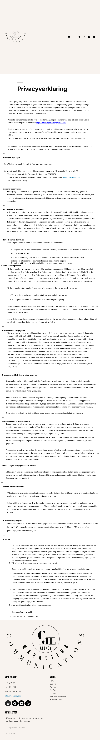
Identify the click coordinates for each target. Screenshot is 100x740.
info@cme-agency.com (72, 177)
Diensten (53, 687)
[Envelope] (94, 37)
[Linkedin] (79, 37)
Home (52, 681)
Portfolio (53, 690)
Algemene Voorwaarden (58, 696)
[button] (69, 37)
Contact (53, 693)
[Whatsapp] (28, 703)
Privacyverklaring (56, 699)
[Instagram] (84, 37)
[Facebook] (89, 37)
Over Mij (52, 684)
